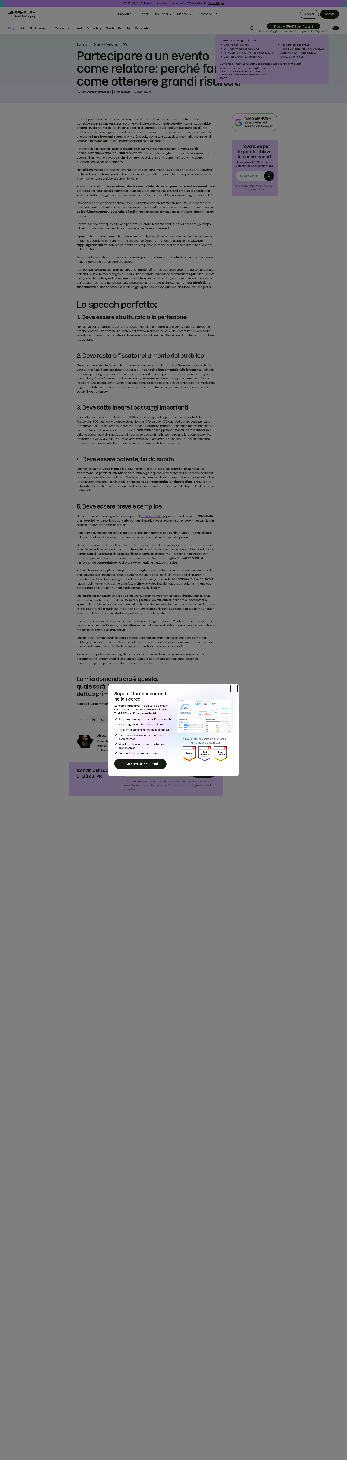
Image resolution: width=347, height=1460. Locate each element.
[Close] (234, 688)
